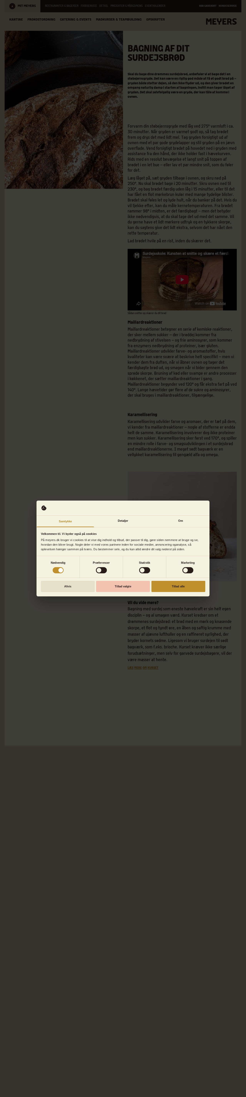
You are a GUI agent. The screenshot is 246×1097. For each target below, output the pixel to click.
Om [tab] (180, 520)
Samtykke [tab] (65, 521)
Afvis (67, 586)
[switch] (101, 570)
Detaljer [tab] (123, 520)
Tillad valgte (123, 586)
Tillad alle (178, 586)
